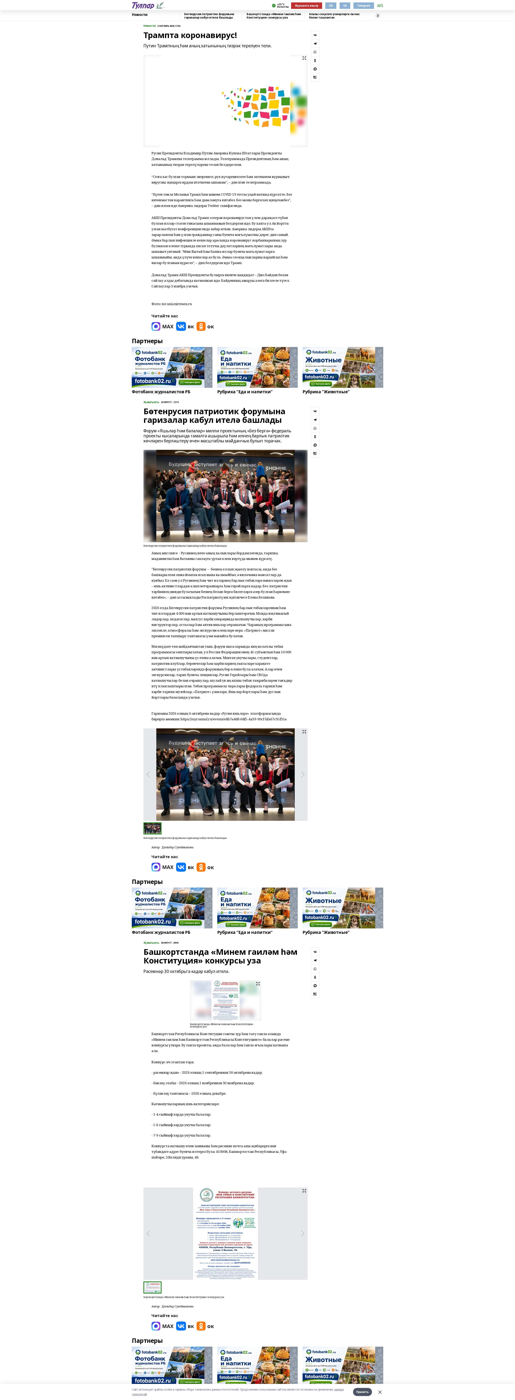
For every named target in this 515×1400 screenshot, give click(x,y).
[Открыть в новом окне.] (162, 326)
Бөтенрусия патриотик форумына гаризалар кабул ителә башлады (209, 15)
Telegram (363, 5)
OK (331, 5)
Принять (362, 1392)
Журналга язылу (306, 5)
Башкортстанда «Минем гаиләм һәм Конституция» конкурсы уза (274, 15)
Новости (139, 14)
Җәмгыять (151, 402)
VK (345, 5)
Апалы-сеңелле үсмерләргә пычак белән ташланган (334, 15)
